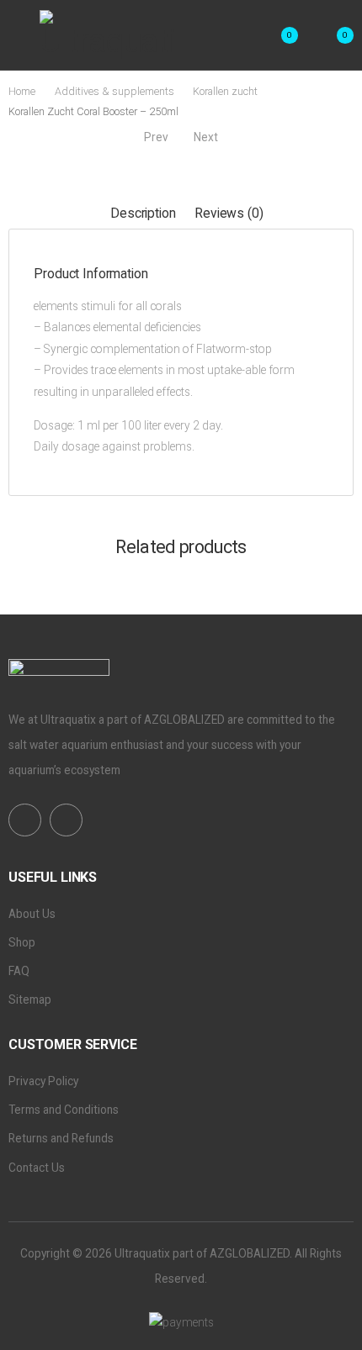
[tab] (143, 213)
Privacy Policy (43, 1081)
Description (142, 213)
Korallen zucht (225, 91)
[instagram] (66, 820)
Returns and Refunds (61, 1138)
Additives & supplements (114, 91)
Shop (21, 942)
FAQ (18, 971)
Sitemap (29, 999)
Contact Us (36, 1167)
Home (21, 91)
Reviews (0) (228, 213)
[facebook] (24, 820)
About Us (32, 913)
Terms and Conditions (63, 1109)
